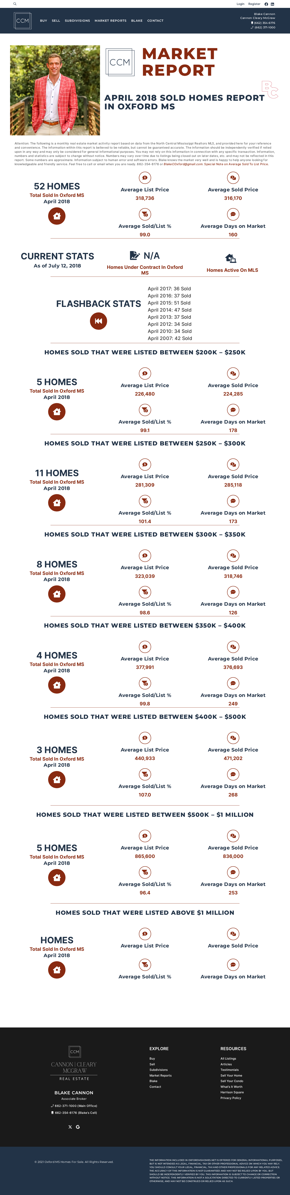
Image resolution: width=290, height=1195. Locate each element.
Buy (152, 1058)
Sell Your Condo (232, 1081)
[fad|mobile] (53, 1112)
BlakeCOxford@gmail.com (183, 164)
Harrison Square (232, 1092)
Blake (153, 1081)
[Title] (23, 21)
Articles (226, 1064)
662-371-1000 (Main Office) (76, 1106)
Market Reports (161, 1075)
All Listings (228, 1058)
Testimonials (230, 1070)
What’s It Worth (231, 1087)
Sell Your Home (231, 1075)
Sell (152, 1064)
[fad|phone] (53, 1105)
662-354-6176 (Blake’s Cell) (76, 1113)
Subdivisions (159, 1070)
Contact (155, 1087)
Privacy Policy (231, 1098)
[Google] (78, 1127)
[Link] (14, 4)
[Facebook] (266, 4)
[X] (70, 1127)
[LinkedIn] (272, 4)
